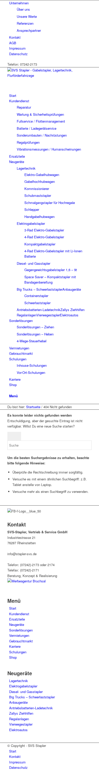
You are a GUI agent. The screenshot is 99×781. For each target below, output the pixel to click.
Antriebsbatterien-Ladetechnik (38, 309)
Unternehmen (19, 3)
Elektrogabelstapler (31, 223)
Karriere (15, 646)
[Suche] (10, 390)
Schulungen (17, 652)
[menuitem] (50, 16)
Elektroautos (69, 315)
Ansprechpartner (29, 30)
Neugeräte (16, 624)
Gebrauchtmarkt (21, 641)
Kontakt (15, 37)
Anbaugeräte (71, 289)
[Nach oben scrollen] (1, 777)
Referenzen (25, 23)
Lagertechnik (26, 168)
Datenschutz (18, 53)
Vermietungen (19, 635)
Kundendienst (19, 613)
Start (12, 608)
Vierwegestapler (48, 315)
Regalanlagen (27, 315)
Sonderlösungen (21, 630)
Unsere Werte (27, 16)
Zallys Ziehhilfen (72, 309)
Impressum (17, 48)
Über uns (23, 9)
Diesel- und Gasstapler (33, 263)
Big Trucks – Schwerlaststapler (39, 289)
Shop (13, 657)
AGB (12, 42)
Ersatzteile (17, 619)
